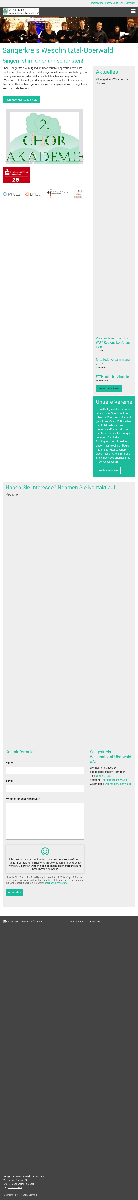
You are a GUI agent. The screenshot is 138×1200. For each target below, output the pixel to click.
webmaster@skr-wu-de (118, 783)
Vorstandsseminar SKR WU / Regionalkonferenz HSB (113, 342)
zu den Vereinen (108, 470)
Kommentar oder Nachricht (23, 798)
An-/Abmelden (127, 3)
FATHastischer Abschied (113, 377)
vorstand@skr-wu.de (115, 779)
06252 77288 (103, 775)
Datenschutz (111, 3)
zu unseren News (109, 388)
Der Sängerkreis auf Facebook (84, 921)
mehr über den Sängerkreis (21, 99)
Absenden (14, 892)
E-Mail (10, 780)
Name (9, 762)
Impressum (97, 3)
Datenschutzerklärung (56, 883)
